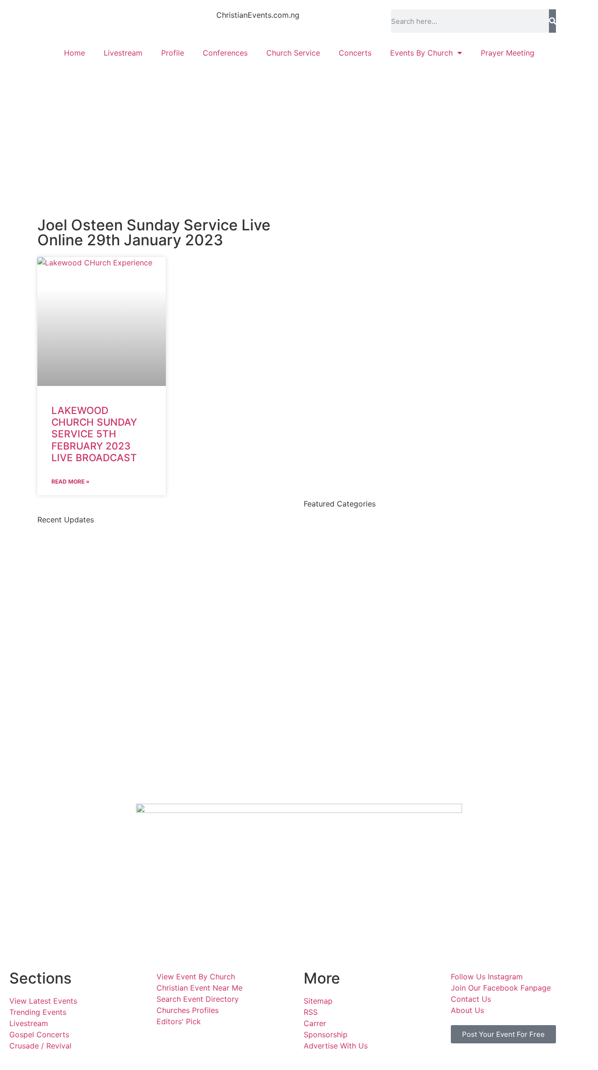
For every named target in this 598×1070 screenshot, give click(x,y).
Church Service (293, 52)
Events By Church (421, 52)
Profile (172, 52)
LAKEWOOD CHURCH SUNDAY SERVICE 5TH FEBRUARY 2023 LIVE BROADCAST (94, 434)
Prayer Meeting (507, 52)
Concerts (355, 52)
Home (74, 52)
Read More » (70, 481)
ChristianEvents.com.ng (257, 15)
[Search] (552, 21)
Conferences (225, 52)
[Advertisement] (299, 133)
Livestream (123, 52)
